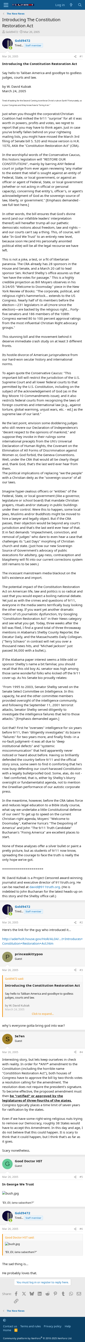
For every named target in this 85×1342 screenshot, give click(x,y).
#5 (81, 1177)
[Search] (80, 5)
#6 (81, 1229)
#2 (81, 922)
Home (7, 1330)
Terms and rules (30, 1326)
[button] (4, 1320)
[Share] (75, 56)
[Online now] (10, 48)
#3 (81, 970)
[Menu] (6, 5)
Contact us (10, 1326)
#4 (81, 1052)
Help (68, 1326)
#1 (81, 56)
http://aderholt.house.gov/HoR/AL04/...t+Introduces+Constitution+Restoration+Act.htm (42, 941)
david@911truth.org (44, 887)
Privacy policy (52, 1326)
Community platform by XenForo (37, 1338)
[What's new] (71, 5)
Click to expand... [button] (43, 1014)
